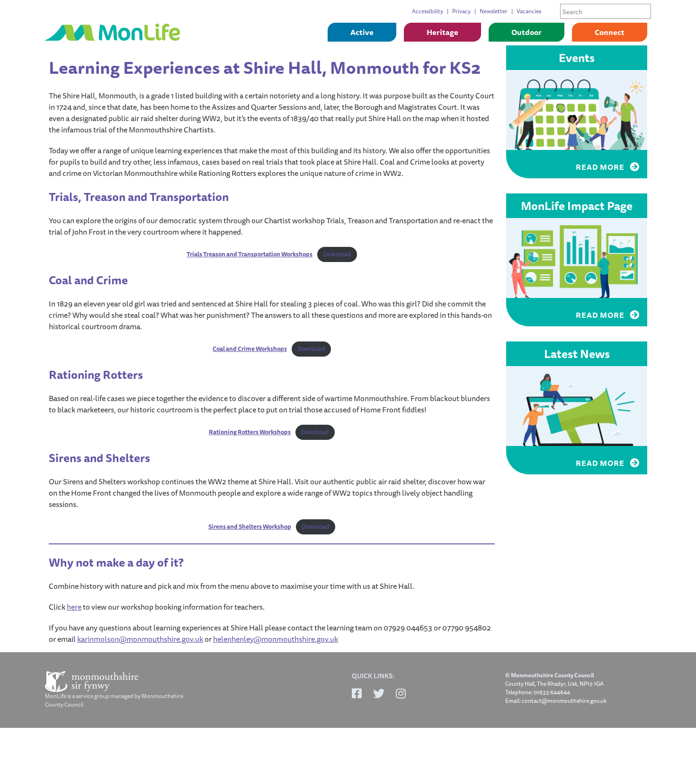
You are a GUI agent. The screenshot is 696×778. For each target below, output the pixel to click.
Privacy (461, 11)
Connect (610, 32)
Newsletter (494, 11)
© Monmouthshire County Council (549, 675)
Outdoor (526, 32)
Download (337, 254)
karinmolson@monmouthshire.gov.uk (140, 639)
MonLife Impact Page (577, 206)
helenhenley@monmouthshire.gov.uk (275, 639)
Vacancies (529, 11)
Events (577, 58)
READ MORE (601, 167)
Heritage (442, 32)
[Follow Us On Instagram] (401, 693)
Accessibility (427, 11)
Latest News (577, 354)
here (74, 607)
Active (362, 32)
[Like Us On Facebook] (357, 693)
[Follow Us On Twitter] (378, 693)
